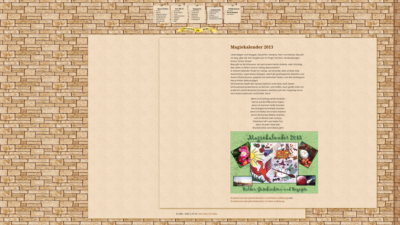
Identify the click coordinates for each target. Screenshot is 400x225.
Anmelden (230, 14)
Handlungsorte (161, 18)
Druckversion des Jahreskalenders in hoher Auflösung (257, 201)
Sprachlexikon (213, 17)
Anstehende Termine (216, 19)
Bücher (158, 11)
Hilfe (175, 21)
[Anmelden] (2, 3)
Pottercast (212, 13)
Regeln (176, 19)
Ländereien (195, 12)
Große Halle (195, 11)
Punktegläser (195, 19)
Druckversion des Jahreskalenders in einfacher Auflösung (259, 198)
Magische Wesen (161, 14)
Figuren (158, 12)
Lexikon (211, 15)
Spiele (158, 23)
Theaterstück (160, 21)
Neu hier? (230, 11)
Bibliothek (194, 14)
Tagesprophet (213, 12)
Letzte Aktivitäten (179, 16)
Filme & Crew (160, 19)
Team (176, 14)
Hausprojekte (178, 12)
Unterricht (194, 16)
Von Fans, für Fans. (208, 213)
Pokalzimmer (195, 18)
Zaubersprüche (161, 16)
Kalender (177, 18)
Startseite (177, 11)
